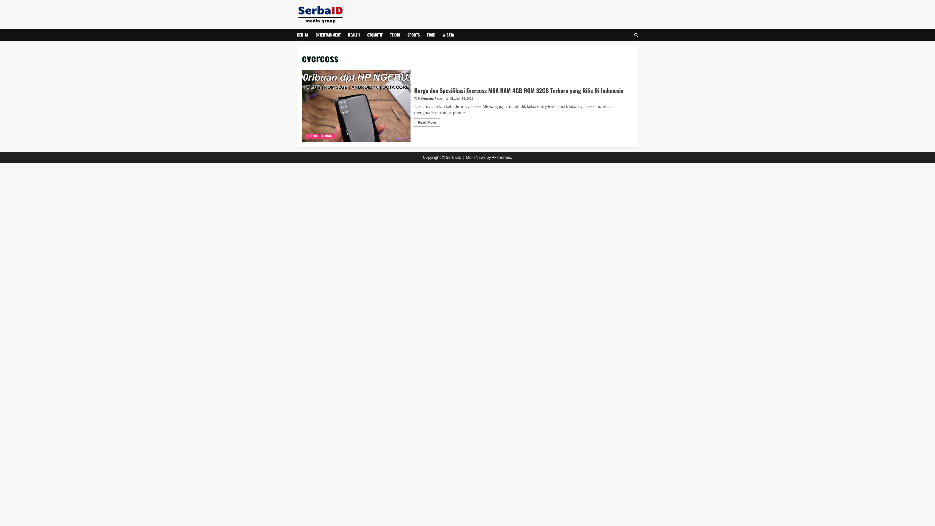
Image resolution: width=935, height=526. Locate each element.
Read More (429, 123)
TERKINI (328, 136)
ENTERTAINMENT (328, 35)
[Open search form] (636, 35)
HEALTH (354, 35)
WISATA (448, 35)
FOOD (431, 35)
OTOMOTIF (375, 35)
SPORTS (413, 35)
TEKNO (395, 35)
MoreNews (476, 157)
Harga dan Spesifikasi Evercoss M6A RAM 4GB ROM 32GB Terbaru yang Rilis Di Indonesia (356, 106)
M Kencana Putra (430, 98)
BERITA (302, 35)
